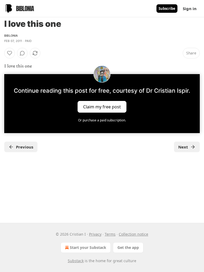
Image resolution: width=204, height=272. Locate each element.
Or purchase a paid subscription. (102, 120)
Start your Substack (88, 247)
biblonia (11, 35)
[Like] (9, 53)
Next (183, 147)
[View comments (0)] (22, 53)
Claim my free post (102, 107)
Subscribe (167, 8)
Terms (110, 234)
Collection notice (133, 234)
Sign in (190, 8)
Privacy (95, 234)
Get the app (128, 247)
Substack (76, 260)
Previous (24, 147)
